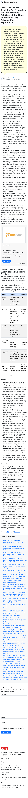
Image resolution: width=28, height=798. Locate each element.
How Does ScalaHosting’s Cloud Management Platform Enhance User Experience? (13, 554)
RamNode (17, 532)
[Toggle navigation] (26, 2)
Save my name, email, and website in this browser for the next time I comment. (14, 727)
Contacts (15, 787)
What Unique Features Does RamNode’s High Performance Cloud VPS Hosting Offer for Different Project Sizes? (14, 594)
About (22, 785)
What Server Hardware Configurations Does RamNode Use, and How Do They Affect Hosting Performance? (14, 643)
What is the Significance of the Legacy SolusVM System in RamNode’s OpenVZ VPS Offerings (14, 667)
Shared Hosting (5, 765)
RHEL (15, 777)
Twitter (14, 785)
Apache (24, 777)
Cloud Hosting (16, 767)
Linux (2, 780)
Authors (18, 785)
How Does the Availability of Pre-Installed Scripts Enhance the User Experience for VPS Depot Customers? (15, 566)
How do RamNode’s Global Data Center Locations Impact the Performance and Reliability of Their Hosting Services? (14, 625)
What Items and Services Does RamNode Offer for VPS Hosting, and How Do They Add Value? (14, 637)
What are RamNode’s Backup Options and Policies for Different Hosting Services (15, 575)
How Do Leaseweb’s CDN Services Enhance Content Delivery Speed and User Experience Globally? (15, 560)
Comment (4, 694)
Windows (6, 780)
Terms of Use (4, 787)
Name (3, 713)
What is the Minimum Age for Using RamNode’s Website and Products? (13, 672)
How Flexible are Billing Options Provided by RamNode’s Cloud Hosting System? (15, 571)
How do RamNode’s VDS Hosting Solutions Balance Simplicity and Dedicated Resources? (12, 580)
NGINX (19, 777)
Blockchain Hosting (6, 769)
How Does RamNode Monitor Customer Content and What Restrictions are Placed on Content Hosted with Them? (15, 677)
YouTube (9, 785)
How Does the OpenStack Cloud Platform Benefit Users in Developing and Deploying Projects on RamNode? (15, 600)
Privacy (11, 787)
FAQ (7, 532)
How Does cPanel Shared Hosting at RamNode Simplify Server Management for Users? (14, 619)
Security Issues (5, 772)
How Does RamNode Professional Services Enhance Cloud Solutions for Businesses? (13, 548)
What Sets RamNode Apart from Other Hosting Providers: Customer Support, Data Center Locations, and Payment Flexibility (14, 650)
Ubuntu (7, 777)
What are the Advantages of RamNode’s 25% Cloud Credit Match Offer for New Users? (14, 606)
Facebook (3, 785)
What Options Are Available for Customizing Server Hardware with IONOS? (13, 542)
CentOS (3, 777)
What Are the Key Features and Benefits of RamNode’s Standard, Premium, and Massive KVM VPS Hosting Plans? (15, 631)
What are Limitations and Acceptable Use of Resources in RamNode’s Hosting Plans (15, 656)
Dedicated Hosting (6, 767)
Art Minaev (9, 78)
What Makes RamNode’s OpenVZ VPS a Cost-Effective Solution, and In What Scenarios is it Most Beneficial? (14, 661)
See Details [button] (6, 261)
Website (3, 722)
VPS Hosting (13, 765)
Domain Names (16, 769)
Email (3, 717)
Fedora (12, 777)
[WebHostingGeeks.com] (4, 749)
